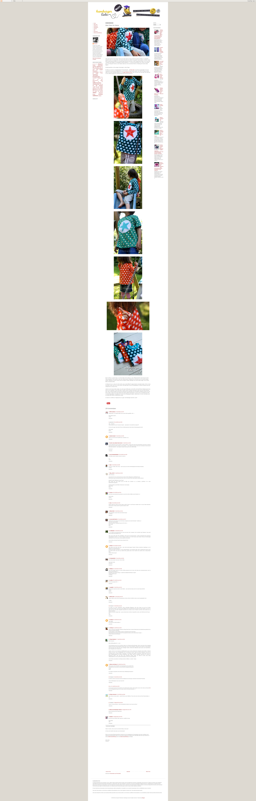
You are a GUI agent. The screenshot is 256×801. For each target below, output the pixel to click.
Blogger (143, 797)
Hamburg (97, 68)
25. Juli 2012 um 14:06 (118, 473)
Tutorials (95, 28)
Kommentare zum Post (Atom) (115, 773)
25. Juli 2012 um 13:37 (120, 411)
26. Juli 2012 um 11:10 (118, 605)
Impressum (96, 31)
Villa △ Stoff (112, 473)
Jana (110, 502)
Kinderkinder (96, 77)
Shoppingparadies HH (97, 84)
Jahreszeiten (95, 75)
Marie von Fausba (113, 664)
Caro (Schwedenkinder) (114, 454)
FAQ (94, 30)
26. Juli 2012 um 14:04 (117, 627)
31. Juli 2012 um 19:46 (121, 694)
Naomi (111, 545)
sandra (111, 580)
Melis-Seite (112, 596)
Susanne (95, 43)
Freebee (94, 68)
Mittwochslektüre (95, 80)
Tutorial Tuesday (96, 87)
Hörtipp (101, 73)
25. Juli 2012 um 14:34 (116, 502)
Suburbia (101, 85)
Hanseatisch (95, 70)
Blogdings (99, 66)
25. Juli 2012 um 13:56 (116, 464)
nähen (94, 92)
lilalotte (111, 716)
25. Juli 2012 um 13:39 (118, 422)
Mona (102, 80)
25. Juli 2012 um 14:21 (117, 492)
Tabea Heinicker (113, 639)
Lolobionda (112, 530)
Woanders (95, 88)
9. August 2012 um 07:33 (117, 716)
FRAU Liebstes (112, 411)
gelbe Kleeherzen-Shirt (127, 72)
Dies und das (96, 67)
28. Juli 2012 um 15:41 (121, 664)
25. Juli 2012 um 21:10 (118, 587)
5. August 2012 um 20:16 (118, 702)
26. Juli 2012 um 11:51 (117, 619)
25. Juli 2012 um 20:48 (118, 568)
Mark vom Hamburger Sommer (116, 709)
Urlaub (101, 87)
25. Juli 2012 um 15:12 (119, 511)
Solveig (111, 627)
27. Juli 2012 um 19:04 (121, 639)
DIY (102, 66)
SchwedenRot (112, 558)
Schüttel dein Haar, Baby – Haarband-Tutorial (161, 50)
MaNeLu (111, 568)
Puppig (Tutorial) (161, 105)
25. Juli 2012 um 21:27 (119, 596)
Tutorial (101, 86)
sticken (99, 95)
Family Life (101, 67)
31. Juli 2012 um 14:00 (115, 686)
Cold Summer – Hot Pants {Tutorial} (161, 76)
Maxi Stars (132, 69)
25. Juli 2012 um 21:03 (117, 580)
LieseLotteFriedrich (113, 519)
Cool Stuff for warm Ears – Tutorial (161, 63)
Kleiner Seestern (113, 694)
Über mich (95, 24)
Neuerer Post (108, 771)
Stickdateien (96, 27)
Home (95, 23)
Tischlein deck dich (96, 86)
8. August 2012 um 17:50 (126, 709)
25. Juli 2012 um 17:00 (119, 530)
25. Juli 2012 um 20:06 (120, 558)
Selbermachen (97, 83)
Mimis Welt (112, 511)
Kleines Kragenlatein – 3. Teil (161, 119)
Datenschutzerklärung (112, 736)
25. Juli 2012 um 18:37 (117, 545)
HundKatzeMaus (96, 72)
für (150, 687)
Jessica (111, 492)
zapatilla (111, 587)
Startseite (128, 771)
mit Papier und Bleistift (98, 91)
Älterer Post (148, 771)
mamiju (111, 619)
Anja (110, 464)
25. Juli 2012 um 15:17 (122, 519)
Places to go (98, 81)
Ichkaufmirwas (95, 74)
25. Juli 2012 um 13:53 (123, 454)
